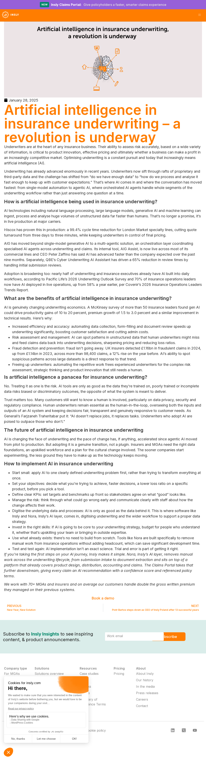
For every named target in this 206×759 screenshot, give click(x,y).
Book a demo (103, 598)
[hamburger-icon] (199, 15)
